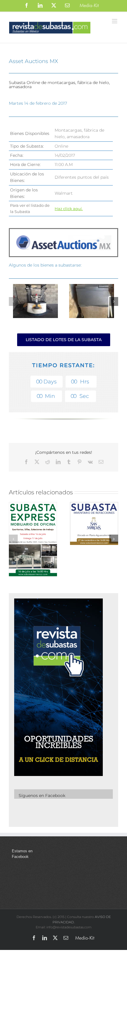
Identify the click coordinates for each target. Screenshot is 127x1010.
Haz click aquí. (69, 208)
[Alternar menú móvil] (115, 21)
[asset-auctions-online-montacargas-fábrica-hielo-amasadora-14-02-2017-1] (91, 287)
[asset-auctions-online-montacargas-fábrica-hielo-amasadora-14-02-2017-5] (35, 287)
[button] (13, 301)
